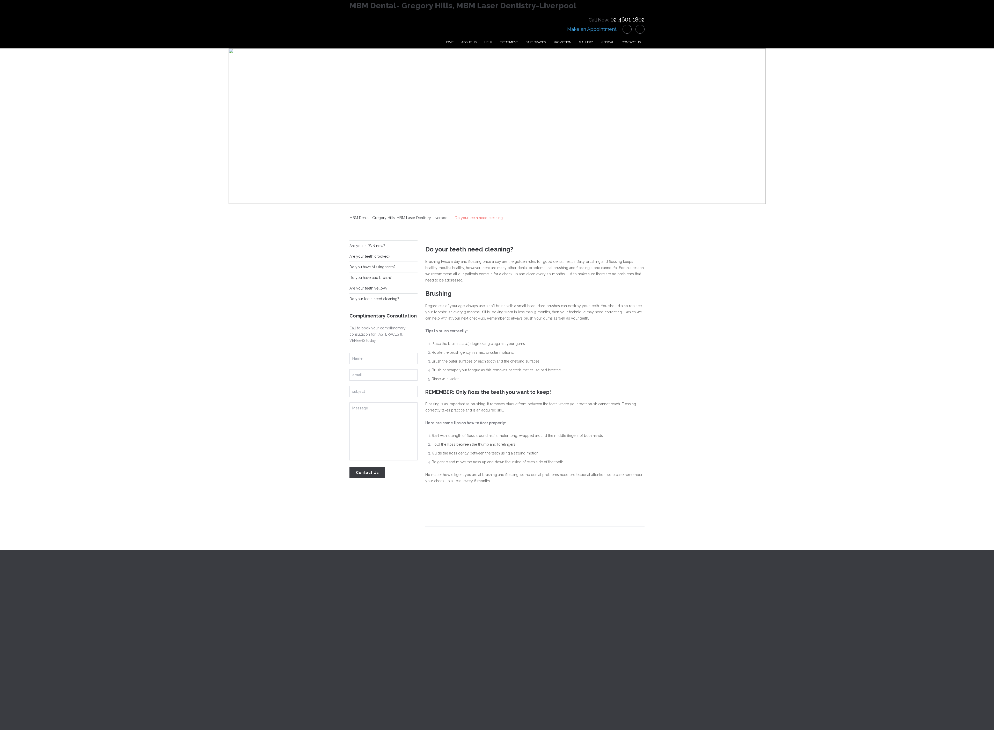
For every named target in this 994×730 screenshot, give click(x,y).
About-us (357, 606)
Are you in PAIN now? (367, 246)
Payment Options (591, 618)
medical (607, 42)
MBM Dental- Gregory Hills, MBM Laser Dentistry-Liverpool (462, 5)
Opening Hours (589, 606)
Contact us (631, 42)
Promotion (562, 42)
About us (469, 42)
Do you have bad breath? (370, 278)
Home (449, 42)
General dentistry (439, 630)
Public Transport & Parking (599, 630)
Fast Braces (536, 42)
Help (488, 42)
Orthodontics (436, 641)
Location (584, 595)
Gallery (586, 42)
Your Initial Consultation (444, 618)
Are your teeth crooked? (369, 256)
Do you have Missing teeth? (372, 267)
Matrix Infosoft (447, 717)
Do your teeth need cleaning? (374, 299)
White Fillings (436, 665)
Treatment (509, 42)
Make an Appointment (592, 29)
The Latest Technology (444, 595)
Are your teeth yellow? (368, 288)
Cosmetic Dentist (439, 653)
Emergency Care (439, 606)
